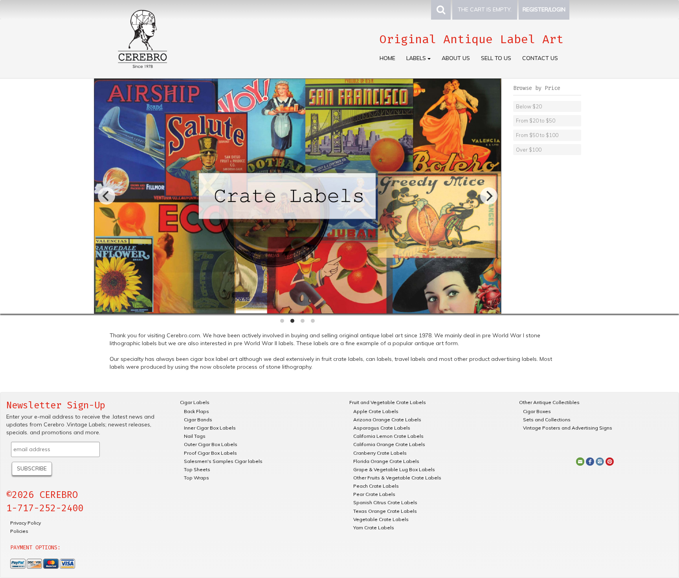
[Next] (488, 196)
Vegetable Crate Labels (381, 519)
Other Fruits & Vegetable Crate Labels (397, 478)
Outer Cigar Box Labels (210, 444)
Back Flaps (196, 411)
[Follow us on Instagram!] (600, 461)
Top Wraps (196, 478)
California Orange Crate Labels (389, 444)
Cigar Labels (194, 402)
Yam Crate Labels (373, 527)
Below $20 (529, 106)
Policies (19, 531)
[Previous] (106, 196)
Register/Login (544, 9)
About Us (456, 58)
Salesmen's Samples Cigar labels (223, 461)
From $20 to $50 (535, 120)
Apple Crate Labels (375, 411)
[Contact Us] (580, 461)
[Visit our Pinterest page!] (610, 461)
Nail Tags (195, 436)
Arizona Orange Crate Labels (387, 420)
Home (387, 58)
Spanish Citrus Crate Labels (385, 502)
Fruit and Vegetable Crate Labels (387, 402)
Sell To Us (496, 58)
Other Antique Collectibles (549, 402)
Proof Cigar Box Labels (210, 453)
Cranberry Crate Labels (380, 453)
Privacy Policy (25, 523)
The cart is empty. (485, 9)
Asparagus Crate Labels (381, 428)
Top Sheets (197, 469)
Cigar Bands (198, 420)
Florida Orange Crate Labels (386, 461)
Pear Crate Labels (374, 494)
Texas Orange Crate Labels (385, 511)
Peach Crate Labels (376, 486)
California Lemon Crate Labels (388, 436)
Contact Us (540, 58)
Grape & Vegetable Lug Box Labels (394, 469)
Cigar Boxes (537, 411)
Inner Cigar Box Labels (210, 428)
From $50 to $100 (537, 135)
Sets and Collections (547, 420)
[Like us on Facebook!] (590, 461)
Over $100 (528, 149)
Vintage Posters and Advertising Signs (567, 428)
